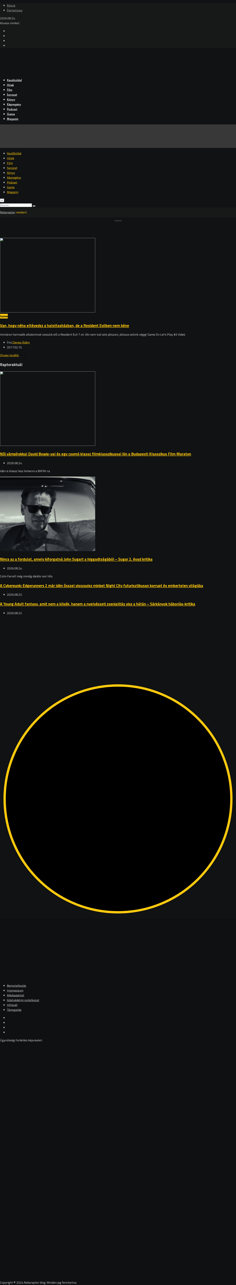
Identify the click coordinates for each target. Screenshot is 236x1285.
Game (11, 114)
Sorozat (12, 95)
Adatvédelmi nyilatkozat (23, 1000)
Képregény (14, 104)
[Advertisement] (103, 643)
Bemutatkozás (16, 985)
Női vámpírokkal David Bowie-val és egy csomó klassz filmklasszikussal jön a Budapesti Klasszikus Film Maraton (95, 454)
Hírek (10, 85)
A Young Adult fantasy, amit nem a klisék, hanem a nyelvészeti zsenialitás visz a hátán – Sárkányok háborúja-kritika (97, 604)
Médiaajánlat (15, 995)
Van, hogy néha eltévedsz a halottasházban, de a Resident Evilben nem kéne (64, 325)
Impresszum (15, 990)
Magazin (12, 119)
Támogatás (14, 1009)
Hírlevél (12, 1005)
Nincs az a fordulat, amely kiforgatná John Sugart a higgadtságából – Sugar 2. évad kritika (76, 559)
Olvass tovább (9, 355)
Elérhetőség (14, 10)
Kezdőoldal (14, 80)
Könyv (11, 100)
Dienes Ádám (21, 342)
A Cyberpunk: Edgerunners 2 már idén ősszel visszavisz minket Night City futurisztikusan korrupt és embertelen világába (101, 586)
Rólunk (11, 5)
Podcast (12, 109)
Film (9, 90)
